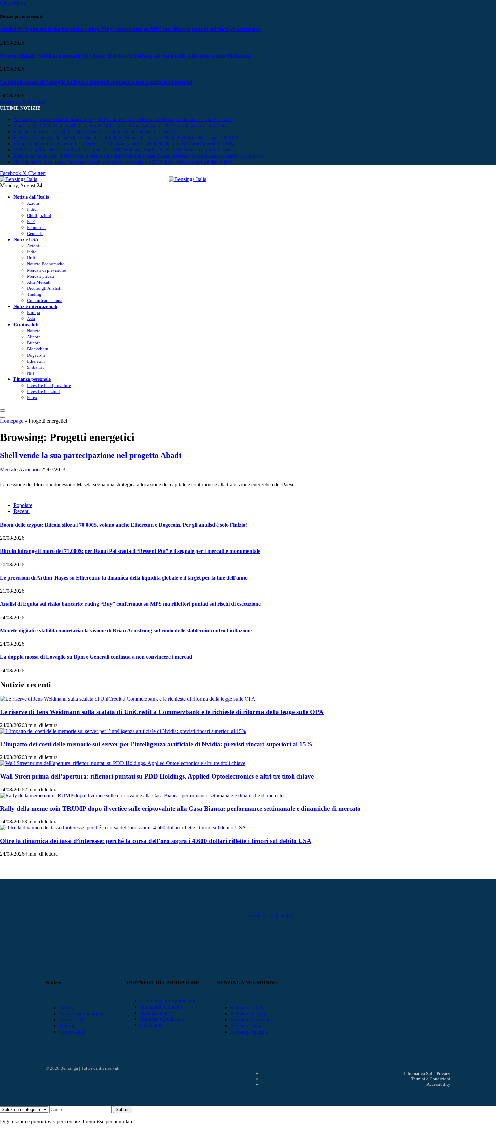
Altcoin (34, 336)
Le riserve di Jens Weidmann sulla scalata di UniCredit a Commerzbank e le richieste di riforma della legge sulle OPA (126, 137)
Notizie (33, 330)
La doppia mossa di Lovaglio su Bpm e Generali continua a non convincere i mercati (96, 82)
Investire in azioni (43, 391)
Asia (31, 318)
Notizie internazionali (35, 306)
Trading (34, 294)
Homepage (11, 421)
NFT (31, 373)
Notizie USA (25, 239)
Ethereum (36, 361)
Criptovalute (26, 324)
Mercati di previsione (46, 270)
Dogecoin (36, 355)
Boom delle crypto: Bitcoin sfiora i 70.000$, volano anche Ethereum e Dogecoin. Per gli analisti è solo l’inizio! (123, 525)
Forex (32, 397)
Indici (32, 209)
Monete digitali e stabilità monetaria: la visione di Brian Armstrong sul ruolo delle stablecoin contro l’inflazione (126, 56)
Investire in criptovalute (49, 385)
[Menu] (2, 410)
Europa (33, 312)
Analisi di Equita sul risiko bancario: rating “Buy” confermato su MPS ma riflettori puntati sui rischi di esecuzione (130, 29)
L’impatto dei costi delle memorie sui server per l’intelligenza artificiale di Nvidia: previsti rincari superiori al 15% (123, 143)
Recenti (21, 511)
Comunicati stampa (44, 300)
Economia (36, 227)
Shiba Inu (36, 367)
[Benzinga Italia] (169, 179)
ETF (31, 221)
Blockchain (37, 348)
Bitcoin (34, 342)
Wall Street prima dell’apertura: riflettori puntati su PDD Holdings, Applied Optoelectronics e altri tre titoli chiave (122, 149)
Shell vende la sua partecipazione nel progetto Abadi (90, 455)
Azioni (33, 203)
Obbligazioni (39, 215)
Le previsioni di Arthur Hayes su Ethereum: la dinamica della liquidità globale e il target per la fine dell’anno (124, 578)
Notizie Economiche (45, 263)
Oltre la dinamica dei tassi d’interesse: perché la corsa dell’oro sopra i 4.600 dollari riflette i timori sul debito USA (123, 162)
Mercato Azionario (20, 469)
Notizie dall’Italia (31, 197)
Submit (123, 1109)
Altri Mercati (39, 282)
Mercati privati (40, 276)
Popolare (22, 505)
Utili (31, 257)
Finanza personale (32, 379)
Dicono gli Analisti (44, 288)
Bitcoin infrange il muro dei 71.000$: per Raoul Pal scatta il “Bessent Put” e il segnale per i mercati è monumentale (130, 551)
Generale (35, 233)
